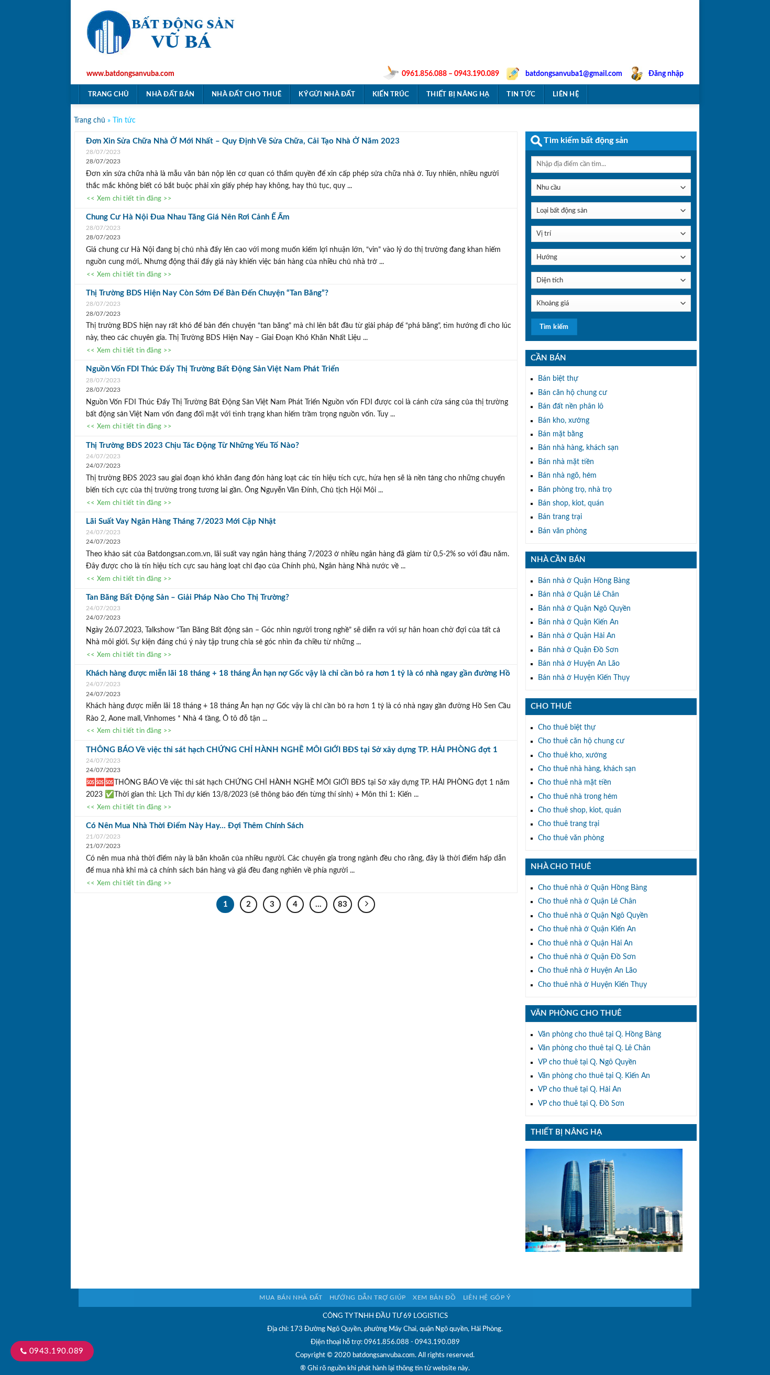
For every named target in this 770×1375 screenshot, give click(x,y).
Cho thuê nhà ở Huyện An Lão (587, 970)
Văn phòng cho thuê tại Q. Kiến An (594, 1076)
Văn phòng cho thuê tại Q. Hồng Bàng (599, 1034)
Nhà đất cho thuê (246, 94)
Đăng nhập (666, 74)
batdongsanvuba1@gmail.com (573, 74)
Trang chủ (108, 94)
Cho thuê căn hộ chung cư (581, 741)
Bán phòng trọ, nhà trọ (575, 489)
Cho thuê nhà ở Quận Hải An (585, 943)
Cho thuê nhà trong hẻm (578, 796)
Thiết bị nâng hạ (457, 94)
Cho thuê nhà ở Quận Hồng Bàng (592, 888)
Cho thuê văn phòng (571, 838)
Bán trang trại (560, 517)
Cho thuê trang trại (568, 824)
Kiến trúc (390, 94)
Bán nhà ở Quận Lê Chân (578, 594)
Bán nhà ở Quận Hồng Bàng (584, 581)
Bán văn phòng (562, 531)
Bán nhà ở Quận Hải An (576, 636)
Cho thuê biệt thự (567, 727)
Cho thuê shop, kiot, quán (579, 810)
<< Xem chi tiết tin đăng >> (129, 199)
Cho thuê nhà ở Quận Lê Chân (587, 901)
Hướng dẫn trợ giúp (367, 1297)
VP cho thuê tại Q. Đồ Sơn (581, 1103)
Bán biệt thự (558, 378)
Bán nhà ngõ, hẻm (567, 475)
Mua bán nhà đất (290, 1297)
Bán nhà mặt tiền (566, 462)
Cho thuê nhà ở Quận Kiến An (587, 929)
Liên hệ (566, 94)
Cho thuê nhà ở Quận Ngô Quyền (593, 915)
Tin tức (521, 94)
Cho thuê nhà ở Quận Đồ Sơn (587, 957)
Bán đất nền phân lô (570, 406)
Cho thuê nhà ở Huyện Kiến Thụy (592, 984)
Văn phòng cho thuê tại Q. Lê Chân (594, 1048)
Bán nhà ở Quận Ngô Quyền (584, 608)
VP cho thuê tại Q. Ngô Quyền (587, 1062)
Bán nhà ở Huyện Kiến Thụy (584, 677)
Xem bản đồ (434, 1297)
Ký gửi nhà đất (327, 94)
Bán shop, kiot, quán (571, 503)
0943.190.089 (55, 1351)
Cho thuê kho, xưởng (572, 755)
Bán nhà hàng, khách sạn (578, 448)
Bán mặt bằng (560, 434)
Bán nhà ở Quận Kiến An (578, 622)
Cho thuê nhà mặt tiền (574, 782)
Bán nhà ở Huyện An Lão (579, 663)
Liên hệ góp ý (487, 1297)
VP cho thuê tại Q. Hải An (579, 1089)
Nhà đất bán (170, 94)
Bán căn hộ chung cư (572, 393)
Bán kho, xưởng (563, 420)
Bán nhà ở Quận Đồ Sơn (578, 650)
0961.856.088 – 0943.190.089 (450, 74)
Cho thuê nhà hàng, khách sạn (587, 769)
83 (342, 904)
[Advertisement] (502, 45)
